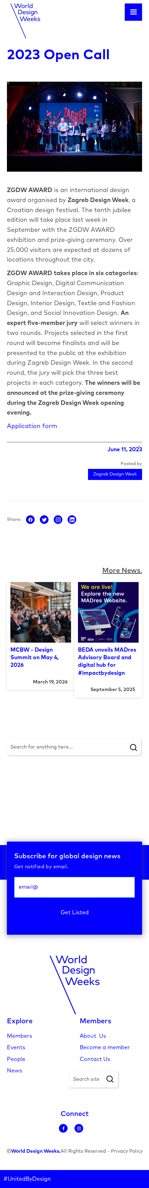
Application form (32, 426)
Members (19, 1036)
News (14, 1070)
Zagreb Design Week (115, 474)
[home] (23, 20)
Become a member (105, 1047)
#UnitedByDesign (27, 1179)
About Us (93, 1036)
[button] (133, 12)
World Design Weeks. (36, 1151)
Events (16, 1047)
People (16, 1059)
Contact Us (95, 1059)
